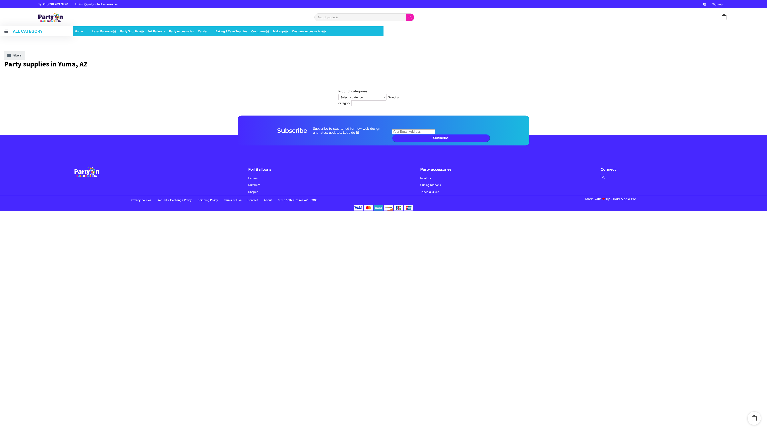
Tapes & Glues (429, 192)
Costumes (258, 31)
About (268, 200)
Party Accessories (181, 31)
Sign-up (717, 4)
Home (79, 31)
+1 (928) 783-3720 (55, 4)
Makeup (278, 31)
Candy (202, 31)
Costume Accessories (307, 31)
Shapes (253, 192)
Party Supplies (130, 31)
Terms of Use (232, 200)
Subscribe (441, 138)
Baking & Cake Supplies (231, 31)
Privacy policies (141, 200)
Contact (252, 200)
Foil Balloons (156, 31)
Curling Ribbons (430, 185)
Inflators (425, 178)
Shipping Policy (208, 200)
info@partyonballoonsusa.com (99, 4)
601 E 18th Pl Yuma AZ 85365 (298, 200)
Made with (593, 199)
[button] (724, 17)
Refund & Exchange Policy (174, 200)
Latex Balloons (102, 31)
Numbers (254, 185)
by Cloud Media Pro (621, 199)
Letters (253, 178)
